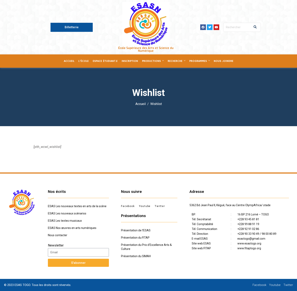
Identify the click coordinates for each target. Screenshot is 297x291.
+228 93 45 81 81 (248, 219)
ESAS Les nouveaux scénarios (67, 213)
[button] (72, 27)
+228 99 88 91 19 (248, 224)
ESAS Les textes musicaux (65, 220)
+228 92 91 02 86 (248, 229)
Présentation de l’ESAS (136, 230)
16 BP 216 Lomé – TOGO (253, 214)
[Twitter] (210, 27)
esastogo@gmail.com (251, 238)
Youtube (145, 206)
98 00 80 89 (269, 233)
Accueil (69, 61)
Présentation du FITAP (135, 237)
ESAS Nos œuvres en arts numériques (72, 228)
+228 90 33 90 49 (248, 233)
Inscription (130, 61)
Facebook (128, 206)
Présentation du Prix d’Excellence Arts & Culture (146, 246)
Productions (151, 61)
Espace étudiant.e (105, 61)
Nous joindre (223, 61)
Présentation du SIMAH (136, 256)
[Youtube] (216, 27)
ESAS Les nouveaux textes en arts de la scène (77, 206)
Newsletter (56, 245)
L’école (83, 61)
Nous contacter (57, 235)
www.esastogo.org (249, 243)
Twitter (160, 206)
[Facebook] (203, 27)
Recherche (175, 61)
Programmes (198, 61)
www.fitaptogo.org (249, 248)
